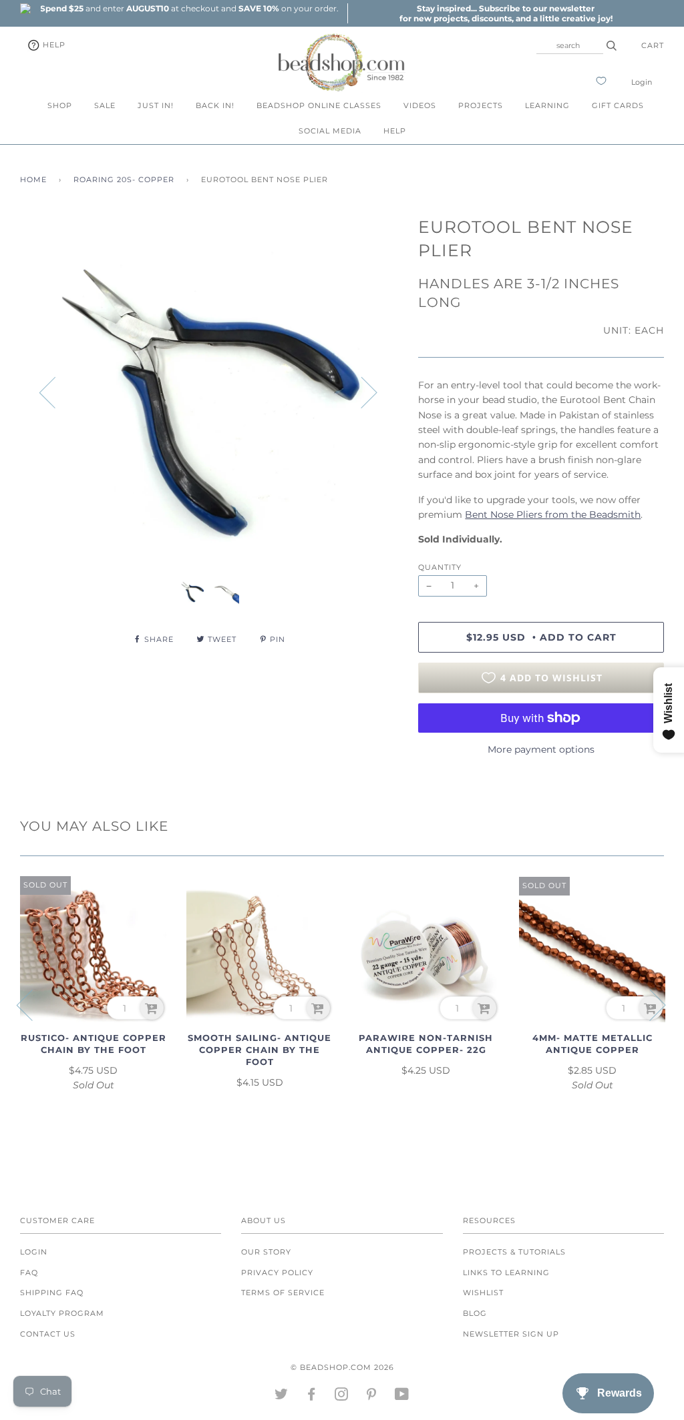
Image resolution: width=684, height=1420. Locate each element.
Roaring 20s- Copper (123, 179)
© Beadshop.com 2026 (342, 1367)
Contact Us (47, 1334)
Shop (59, 105)
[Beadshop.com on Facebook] (312, 1396)
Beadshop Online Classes (318, 105)
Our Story (266, 1252)
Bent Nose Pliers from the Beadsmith (553, 514)
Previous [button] (55, 391)
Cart (652, 45)
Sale (105, 105)
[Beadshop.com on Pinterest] (372, 1396)
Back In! (215, 105)
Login (641, 82)
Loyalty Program (62, 1313)
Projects (480, 105)
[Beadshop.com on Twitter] (282, 1396)
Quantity (440, 567)
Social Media (330, 130)
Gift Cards (618, 105)
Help (52, 44)
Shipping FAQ (51, 1292)
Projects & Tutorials (514, 1252)
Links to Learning (506, 1272)
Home (33, 179)
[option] (189, 8)
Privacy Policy (277, 1272)
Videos (419, 105)
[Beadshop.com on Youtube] (402, 1396)
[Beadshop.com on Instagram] (342, 1396)
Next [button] (361, 391)
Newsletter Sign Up (511, 1334)
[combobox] (569, 45)
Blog (475, 1313)
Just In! (156, 105)
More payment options (541, 749)
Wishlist (483, 1292)
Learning (547, 105)
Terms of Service (283, 1292)
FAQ (29, 1272)
